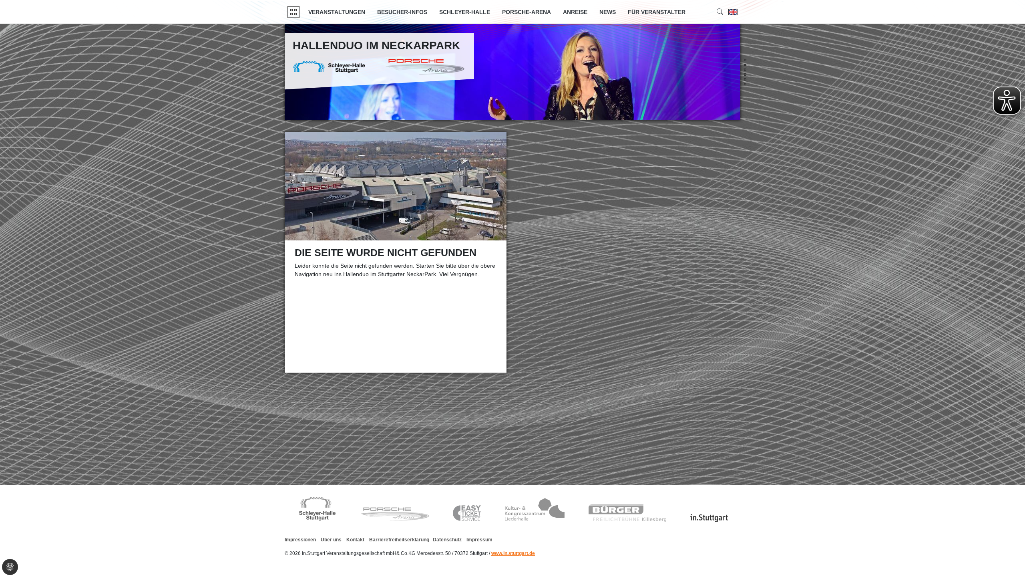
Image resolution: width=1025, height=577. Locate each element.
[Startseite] (293, 12)
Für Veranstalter (656, 12)
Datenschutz (447, 540)
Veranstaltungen (336, 12)
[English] (733, 12)
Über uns (331, 540)
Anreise (575, 12)
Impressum (479, 540)
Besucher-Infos (402, 12)
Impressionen (300, 540)
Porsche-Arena (526, 12)
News (607, 12)
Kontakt (355, 540)
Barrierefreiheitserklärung (399, 540)
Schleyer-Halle (464, 12)
